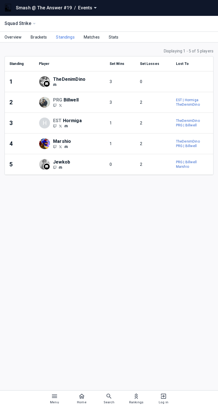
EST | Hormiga (187, 100)
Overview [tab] (13, 37)
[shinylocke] (54, 167)
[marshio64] (54, 146)
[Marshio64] (60, 146)
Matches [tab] (92, 37)
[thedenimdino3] (54, 85)
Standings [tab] (65, 37)
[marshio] (66, 147)
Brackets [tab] (39, 37)
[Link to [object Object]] (46, 81)
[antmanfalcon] (54, 126)
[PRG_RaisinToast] (60, 105)
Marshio (182, 167)
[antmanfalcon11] (60, 126)
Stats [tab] (114, 37)
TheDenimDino (188, 105)
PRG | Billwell (186, 125)
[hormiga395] (66, 126)
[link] (54, 84)
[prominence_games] (54, 105)
